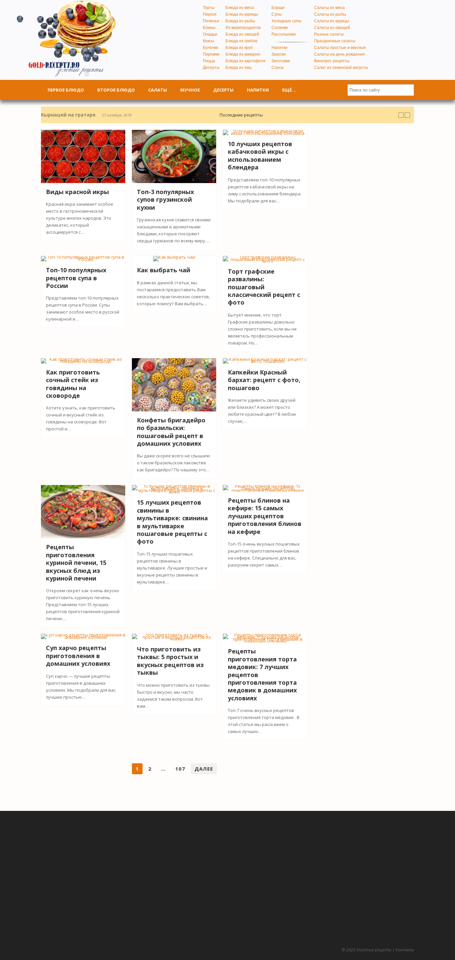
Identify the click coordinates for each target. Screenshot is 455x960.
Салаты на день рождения (339, 54)
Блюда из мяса (240, 7)
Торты (209, 7)
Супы (276, 14)
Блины (209, 27)
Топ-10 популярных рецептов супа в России (76, 278)
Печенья (211, 21)
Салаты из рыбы (330, 14)
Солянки (279, 27)
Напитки (279, 47)
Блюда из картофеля (245, 61)
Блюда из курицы (242, 14)
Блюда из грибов (241, 41)
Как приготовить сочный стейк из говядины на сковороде (73, 383)
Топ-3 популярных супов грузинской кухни (165, 199)
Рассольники (283, 34)
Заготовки (280, 61)
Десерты (211, 67)
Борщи (277, 7)
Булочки (210, 47)
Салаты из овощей (332, 27)
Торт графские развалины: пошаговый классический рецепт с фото (264, 287)
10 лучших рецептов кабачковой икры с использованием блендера (260, 155)
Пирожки (211, 54)
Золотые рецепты (373, 950)
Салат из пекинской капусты (341, 67)
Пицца (209, 61)
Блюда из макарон (243, 54)
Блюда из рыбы (240, 21)
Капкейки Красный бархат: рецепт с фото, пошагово (264, 380)
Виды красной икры (77, 192)
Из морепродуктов (243, 27)
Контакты (405, 950)
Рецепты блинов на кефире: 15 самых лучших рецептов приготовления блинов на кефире (264, 516)
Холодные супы (286, 21)
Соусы (277, 67)
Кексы (208, 41)
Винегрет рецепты (331, 61)
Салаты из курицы (331, 21)
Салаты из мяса (329, 7)
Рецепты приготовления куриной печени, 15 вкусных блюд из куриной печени (76, 562)
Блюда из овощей (242, 34)
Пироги (210, 14)
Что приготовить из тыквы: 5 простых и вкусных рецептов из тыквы (170, 660)
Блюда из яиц (238, 67)
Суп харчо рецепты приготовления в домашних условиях (78, 655)
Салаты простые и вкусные (340, 47)
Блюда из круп (239, 47)
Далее (204, 768)
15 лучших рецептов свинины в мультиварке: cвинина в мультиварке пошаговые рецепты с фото (172, 521)
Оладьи (210, 34)
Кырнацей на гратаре (68, 115)
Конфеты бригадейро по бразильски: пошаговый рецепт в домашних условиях (171, 431)
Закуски (278, 54)
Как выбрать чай (163, 270)
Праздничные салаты (334, 41)
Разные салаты (329, 34)
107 (180, 768)
